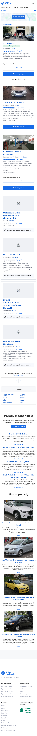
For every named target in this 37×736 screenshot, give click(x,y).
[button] (9, 725)
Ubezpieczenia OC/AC (26, 696)
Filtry (3, 10)
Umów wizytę (18, 67)
